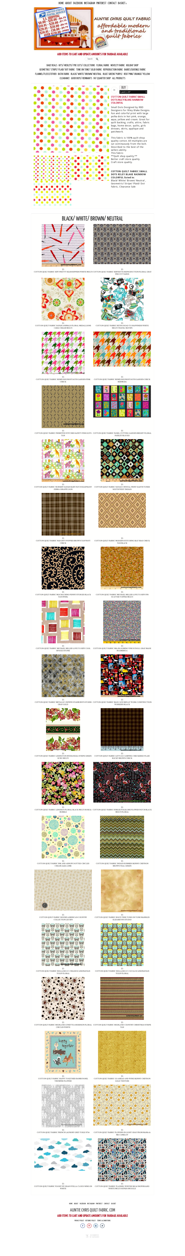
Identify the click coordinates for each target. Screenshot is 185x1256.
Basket (121, 3)
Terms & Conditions (104, 1221)
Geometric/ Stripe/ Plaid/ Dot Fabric (57, 69)
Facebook (78, 3)
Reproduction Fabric (113, 69)
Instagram (89, 3)
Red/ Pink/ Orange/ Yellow (137, 74)
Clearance (65, 78)
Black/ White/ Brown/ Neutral (86, 74)
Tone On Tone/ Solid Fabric (89, 69)
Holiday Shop (132, 65)
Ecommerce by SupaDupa (94, 1235)
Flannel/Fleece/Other (46, 74)
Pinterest (101, 3)
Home (61, 3)
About (68, 3)
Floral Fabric (102, 65)
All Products (118, 78)
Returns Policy (90, 1221)
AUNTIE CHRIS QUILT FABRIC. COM (92, 1210)
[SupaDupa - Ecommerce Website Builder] (87, 1236)
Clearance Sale (127, 186)
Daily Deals (52, 65)
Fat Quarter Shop (102, 78)
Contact (112, 3)
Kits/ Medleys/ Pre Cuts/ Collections (77, 65)
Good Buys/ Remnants (81, 78)
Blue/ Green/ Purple (112, 74)
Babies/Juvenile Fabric (135, 69)
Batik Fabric (63, 74)
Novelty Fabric (118, 65)
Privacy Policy (79, 1221)
